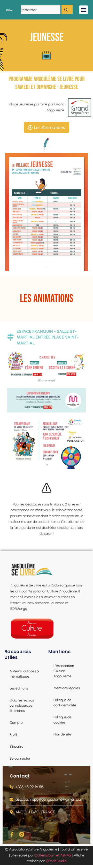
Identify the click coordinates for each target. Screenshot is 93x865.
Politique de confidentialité (64, 702)
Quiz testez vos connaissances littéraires (22, 705)
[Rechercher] (67, 9)
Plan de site (62, 734)
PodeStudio (58, 861)
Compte (16, 722)
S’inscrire (17, 746)
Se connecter (20, 758)
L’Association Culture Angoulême (63, 671)
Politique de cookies (62, 719)
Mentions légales (66, 688)
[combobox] (40, 9)
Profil (14, 734)
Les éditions (19, 688)
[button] (83, 9)
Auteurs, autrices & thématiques (24, 673)
